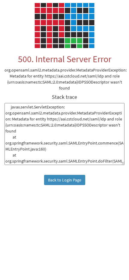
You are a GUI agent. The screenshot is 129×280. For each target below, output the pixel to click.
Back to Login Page (64, 180)
